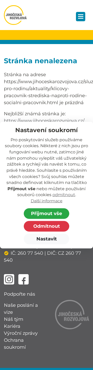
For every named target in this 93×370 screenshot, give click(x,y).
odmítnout (63, 194)
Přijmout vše (46, 213)
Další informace (47, 200)
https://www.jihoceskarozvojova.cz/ (44, 121)
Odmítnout (46, 226)
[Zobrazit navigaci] (80, 16)
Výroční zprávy (21, 333)
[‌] (9, 279)
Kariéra (12, 326)
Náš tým (13, 319)
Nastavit (46, 238)
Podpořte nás (19, 294)
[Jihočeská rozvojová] (15, 15)
